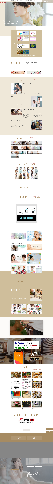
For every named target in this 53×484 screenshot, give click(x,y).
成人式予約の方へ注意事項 (26, 42)
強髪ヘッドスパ (29, 472)
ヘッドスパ (28, 471)
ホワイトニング (29, 477)
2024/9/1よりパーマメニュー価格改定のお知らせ (29, 49)
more (40, 43)
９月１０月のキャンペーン (33, 42)
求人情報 (36, 471)
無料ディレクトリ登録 (15, 469)
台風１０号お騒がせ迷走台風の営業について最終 (35, 49)
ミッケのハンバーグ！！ (20, 55)
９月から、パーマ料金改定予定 (33, 55)
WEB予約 (49, 431)
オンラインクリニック (37, 474)
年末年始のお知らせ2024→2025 (21, 49)
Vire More (38, 197)
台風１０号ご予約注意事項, (26, 55)
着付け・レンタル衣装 (29, 476)
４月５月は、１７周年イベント (20, 36)
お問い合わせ (36, 473)
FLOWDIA (28, 473)
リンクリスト (36, 472)
